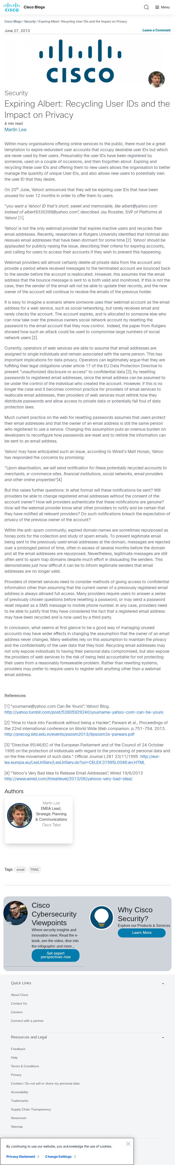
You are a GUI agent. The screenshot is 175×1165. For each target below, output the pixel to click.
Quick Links (21, 983)
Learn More (142, 933)
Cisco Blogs (34, 7)
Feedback (18, 1049)
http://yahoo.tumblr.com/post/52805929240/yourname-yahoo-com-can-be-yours (84, 713)
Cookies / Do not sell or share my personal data (45, 1083)
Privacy (16, 1075)
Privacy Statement (20, 1156)
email (20, 869)
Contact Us (19, 1003)
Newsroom (18, 1118)
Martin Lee (16, 130)
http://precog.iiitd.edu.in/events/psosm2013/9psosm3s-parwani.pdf (69, 735)
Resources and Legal (29, 1037)
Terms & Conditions (25, 1066)
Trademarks (19, 1100)
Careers (17, 1012)
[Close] (128, 1143)
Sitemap (17, 1126)
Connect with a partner (27, 1020)
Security (30, 21)
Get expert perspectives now (56, 955)
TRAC (34, 869)
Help (14, 1057)
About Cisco (19, 995)
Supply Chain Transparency (31, 1109)
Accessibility (19, 1092)
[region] (67, 1151)
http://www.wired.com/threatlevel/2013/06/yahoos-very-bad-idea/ (68, 779)
